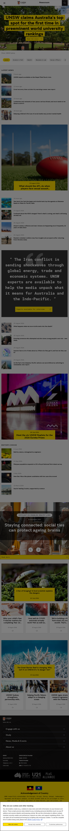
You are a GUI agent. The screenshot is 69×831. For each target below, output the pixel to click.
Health (29, 60)
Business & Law (41, 60)
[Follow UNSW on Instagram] (49, 10)
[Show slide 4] (41, 543)
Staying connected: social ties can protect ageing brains (34, 527)
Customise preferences (56, 824)
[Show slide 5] (46, 543)
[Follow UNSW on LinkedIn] (45, 10)
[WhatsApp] (64, 10)
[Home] (22, 3)
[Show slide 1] (28, 543)
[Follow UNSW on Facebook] (52, 10)
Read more (6, 557)
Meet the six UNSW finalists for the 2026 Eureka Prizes (34, 436)
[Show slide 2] (32, 543)
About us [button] (10, 747)
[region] (34, 816)
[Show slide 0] (23, 543)
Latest (6, 60)
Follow (63, 8)
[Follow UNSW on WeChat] (56, 10)
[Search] (65, 3)
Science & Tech (18, 60)
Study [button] (8, 735)
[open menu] (4, 3)
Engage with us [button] (13, 729)
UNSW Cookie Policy (35, 820)
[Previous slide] (30, 549)
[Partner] (43, 3)
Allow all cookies (13, 824)
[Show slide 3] (37, 543)
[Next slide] (38, 549)
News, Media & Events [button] (16, 741)
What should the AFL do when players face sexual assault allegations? (34, 187)
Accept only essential (34, 824)
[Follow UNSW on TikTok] (60, 10)
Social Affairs (55, 60)
